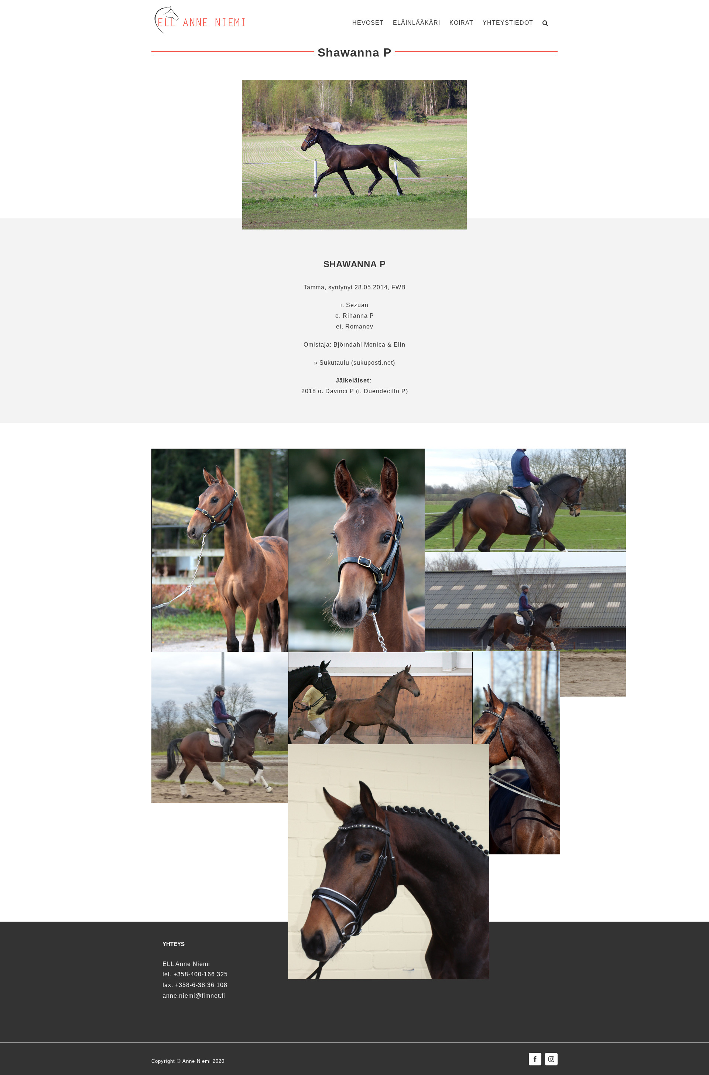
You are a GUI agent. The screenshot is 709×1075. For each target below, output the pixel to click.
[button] (545, 22)
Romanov (359, 326)
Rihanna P (358, 316)
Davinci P (339, 391)
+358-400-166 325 (201, 974)
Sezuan (357, 305)
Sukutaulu (334, 363)
